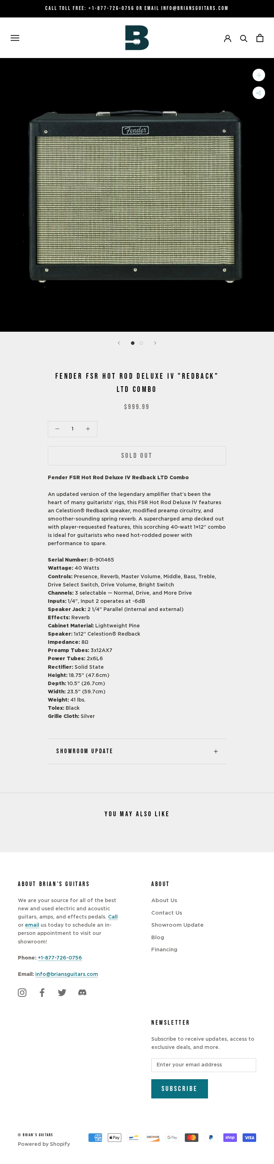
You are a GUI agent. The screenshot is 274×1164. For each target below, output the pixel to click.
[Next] (155, 343)
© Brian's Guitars (35, 1135)
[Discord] (82, 993)
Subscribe (180, 1089)
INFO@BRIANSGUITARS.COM (195, 8)
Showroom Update (85, 751)
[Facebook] (42, 993)
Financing (164, 949)
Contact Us (166, 913)
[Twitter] (62, 993)
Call (113, 917)
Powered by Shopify (44, 1144)
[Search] (244, 38)
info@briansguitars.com (66, 974)
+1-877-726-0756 (111, 8)
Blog (157, 937)
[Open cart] (260, 38)
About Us (164, 900)
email (32, 925)
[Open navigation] (15, 38)
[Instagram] (22, 993)
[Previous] (119, 343)
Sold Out (137, 455)
